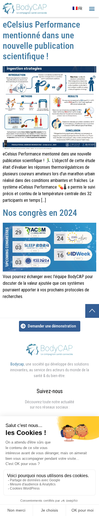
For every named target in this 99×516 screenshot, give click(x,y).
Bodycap (17, 364)
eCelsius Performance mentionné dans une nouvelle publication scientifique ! (41, 40)
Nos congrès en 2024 (40, 213)
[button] (91, 8)
